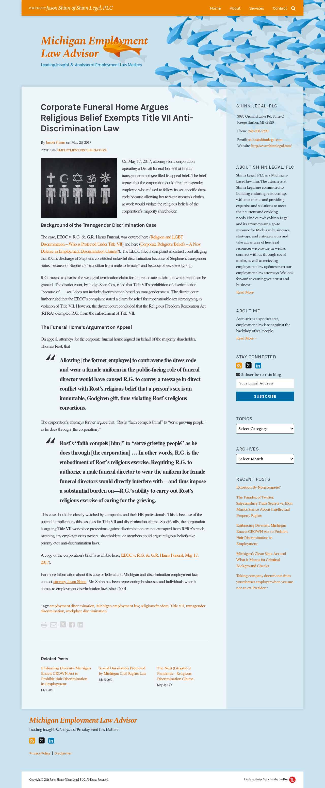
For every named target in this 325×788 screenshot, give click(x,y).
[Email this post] (53, 624)
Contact (280, 8)
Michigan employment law (117, 606)
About (235, 8)
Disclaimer (62, 753)
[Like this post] (71, 624)
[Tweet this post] (63, 624)
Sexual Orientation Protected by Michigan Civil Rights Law (122, 671)
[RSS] (239, 365)
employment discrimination (72, 606)
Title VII (177, 606)
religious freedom (155, 606)
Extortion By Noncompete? (258, 487)
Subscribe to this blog (260, 374)
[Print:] (44, 625)
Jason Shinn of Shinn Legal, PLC (79, 8)
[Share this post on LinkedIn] (80, 624)
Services (256, 8)
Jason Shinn (55, 142)
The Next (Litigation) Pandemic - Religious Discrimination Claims (175, 673)
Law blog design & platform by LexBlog (266, 779)
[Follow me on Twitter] (248, 365)
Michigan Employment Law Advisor (94, 47)
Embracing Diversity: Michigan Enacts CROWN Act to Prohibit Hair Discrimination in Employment (66, 676)
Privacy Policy (39, 753)
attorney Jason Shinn (69, 581)
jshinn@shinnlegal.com (264, 140)
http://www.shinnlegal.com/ (271, 146)
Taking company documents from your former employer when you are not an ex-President (264, 582)
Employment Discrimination (81, 150)
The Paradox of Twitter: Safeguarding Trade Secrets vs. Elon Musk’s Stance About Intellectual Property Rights (264, 506)
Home (215, 8)
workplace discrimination (86, 611)
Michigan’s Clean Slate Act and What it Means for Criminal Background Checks (261, 560)
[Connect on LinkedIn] (258, 365)
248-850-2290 (258, 131)
